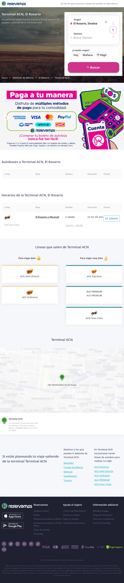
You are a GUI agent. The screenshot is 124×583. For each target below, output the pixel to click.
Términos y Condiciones (103, 519)
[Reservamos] (14, 3)
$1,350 (111, 218)
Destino (78, 33)
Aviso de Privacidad (101, 523)
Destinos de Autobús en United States (47, 524)
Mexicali (68, 471)
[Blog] (4, 549)
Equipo (37, 515)
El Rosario (44, 77)
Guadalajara (70, 476)
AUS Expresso (101, 466)
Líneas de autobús (42, 529)
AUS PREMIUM (102, 479)
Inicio (4, 77)
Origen (77, 19)
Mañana (88, 55)
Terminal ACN (62, 77)
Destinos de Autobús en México (48, 519)
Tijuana (68, 480)
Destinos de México (23, 77)
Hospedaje (38, 533)
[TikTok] (38, 544)
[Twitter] (10, 544)
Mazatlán (69, 463)
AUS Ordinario (102, 475)
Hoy (75, 55)
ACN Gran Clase (102, 484)
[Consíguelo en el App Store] (12, 516)
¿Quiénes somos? (41, 511)
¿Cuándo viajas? (80, 50)
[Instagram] (17, 544)
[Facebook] (4, 544)
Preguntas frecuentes (102, 515)
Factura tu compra (71, 515)
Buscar (95, 67)
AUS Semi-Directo (103, 471)
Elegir (103, 55)
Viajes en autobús (71, 519)
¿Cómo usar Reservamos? (74, 511)
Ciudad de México (73, 467)
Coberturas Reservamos (74, 523)
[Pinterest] (31, 544)
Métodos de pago (100, 511)
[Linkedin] (24, 544)
